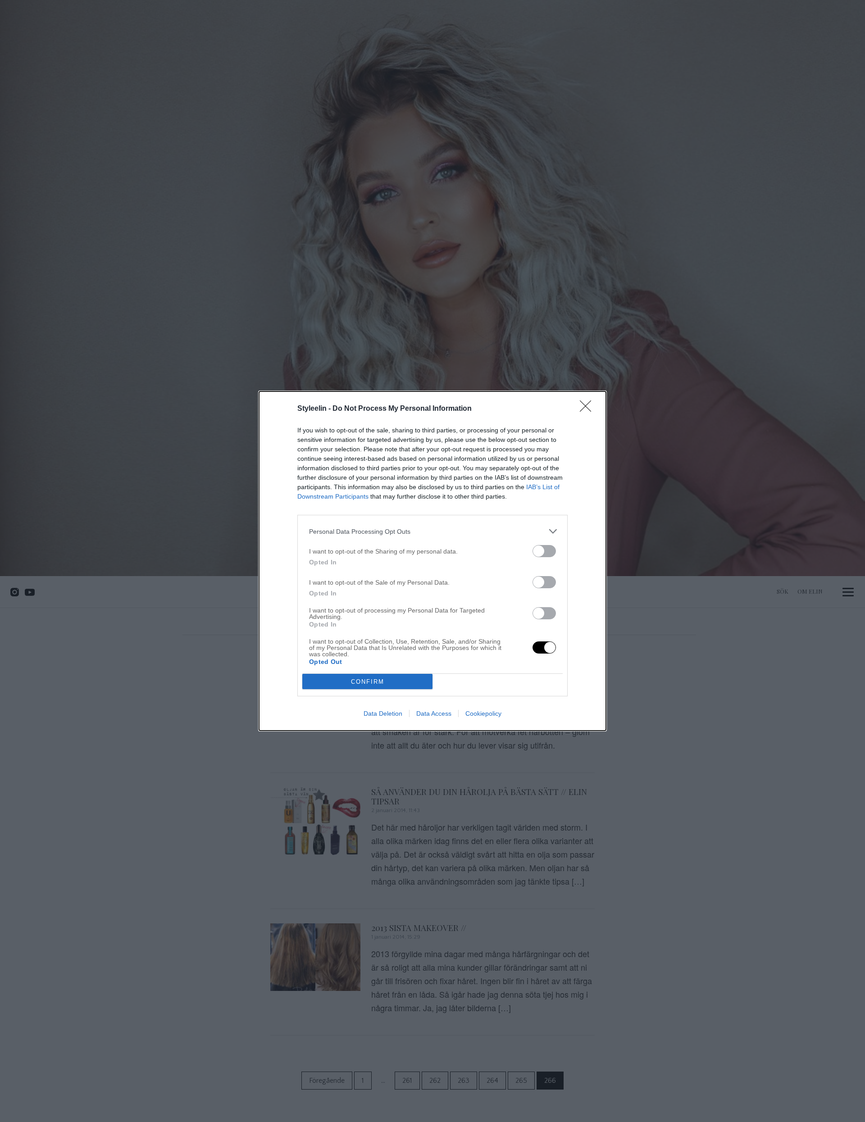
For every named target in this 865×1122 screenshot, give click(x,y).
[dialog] (432, 561)
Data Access (433, 713)
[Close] (588, 409)
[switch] (544, 551)
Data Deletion (383, 713)
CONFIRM (367, 681)
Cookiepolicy (483, 713)
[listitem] (432, 531)
